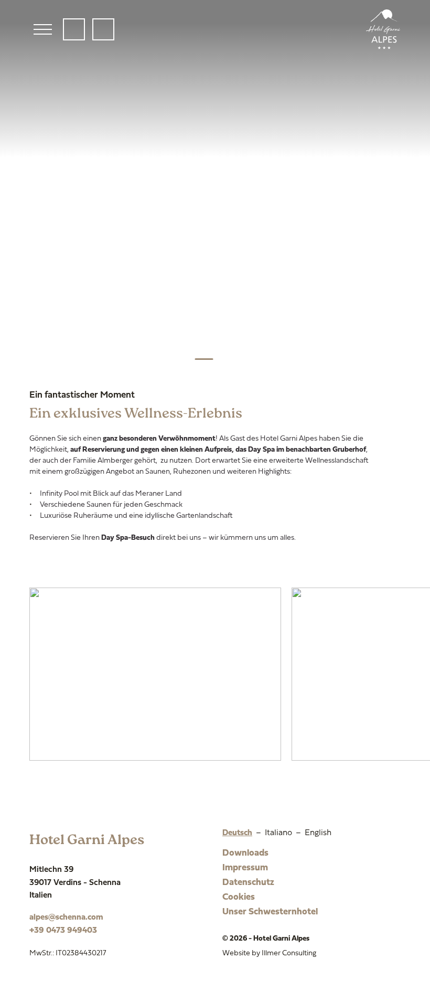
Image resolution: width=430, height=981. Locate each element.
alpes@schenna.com (66, 917)
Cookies (238, 897)
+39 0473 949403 (63, 930)
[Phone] (74, 29)
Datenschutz (248, 882)
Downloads (245, 853)
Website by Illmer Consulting (269, 953)
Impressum (245, 867)
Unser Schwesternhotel (270, 912)
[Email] (103, 29)
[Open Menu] (43, 29)
